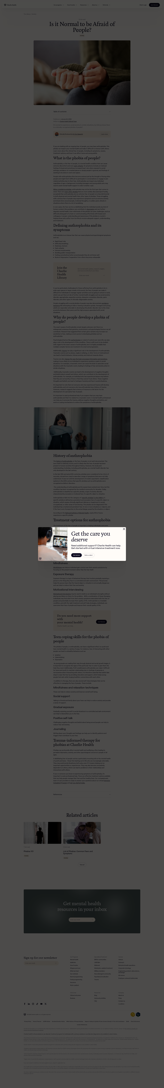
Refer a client (88, 555)
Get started (76, 555)
